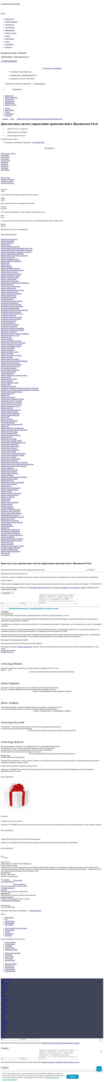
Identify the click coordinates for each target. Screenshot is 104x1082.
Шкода (3, 1005)
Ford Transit (9, 958)
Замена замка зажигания (9, 412)
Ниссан (3, 1025)
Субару (3, 1008)
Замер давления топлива (9, 461)
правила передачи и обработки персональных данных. (61, 1043)
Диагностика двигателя (9, 239)
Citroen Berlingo (10, 942)
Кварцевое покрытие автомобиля (12, 330)
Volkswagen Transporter (13, 953)
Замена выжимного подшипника (12, 428)
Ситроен (4, 986)
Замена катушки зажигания (10, 413)
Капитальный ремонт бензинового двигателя (16, 250)
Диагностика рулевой (8, 451)
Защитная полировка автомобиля (12, 328)
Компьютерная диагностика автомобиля (15, 283)
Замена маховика (7, 357)
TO (6, 919)
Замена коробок (6, 524)
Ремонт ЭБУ (5, 417)
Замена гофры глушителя (9, 473)
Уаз (2, 1034)
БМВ (2, 981)
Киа (2, 994)
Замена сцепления (7, 284)
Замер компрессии (7, 373)
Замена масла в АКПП (8, 439)
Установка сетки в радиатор (10, 511)
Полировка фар (6, 337)
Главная (5, 119)
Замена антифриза (7, 475)
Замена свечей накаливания (10, 551)
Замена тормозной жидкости (11, 410)
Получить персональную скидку (16, 928)
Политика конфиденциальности (33, 977)
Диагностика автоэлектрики (11, 459)
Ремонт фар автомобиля (9, 421)
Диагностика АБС (7, 544)
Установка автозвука (8, 323)
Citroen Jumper (10, 944)
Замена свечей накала (8, 372)
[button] (4, 755)
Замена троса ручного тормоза (11, 404)
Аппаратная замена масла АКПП (12, 517)
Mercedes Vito (9, 965)
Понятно (72, 1077)
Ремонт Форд (5, 178)
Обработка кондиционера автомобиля (14, 477)
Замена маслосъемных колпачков (12, 270)
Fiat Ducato (8, 955)
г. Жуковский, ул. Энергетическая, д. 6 (23, 75)
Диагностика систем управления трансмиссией (17, 464)
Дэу (2, 988)
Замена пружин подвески (9, 292)
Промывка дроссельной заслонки (12, 546)
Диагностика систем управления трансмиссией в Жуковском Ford (39, 119)
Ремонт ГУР (5, 395)
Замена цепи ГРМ (7, 243)
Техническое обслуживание (10, 531)
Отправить (5, 612)
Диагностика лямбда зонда (10, 446)
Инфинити (4, 990)
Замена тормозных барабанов (11, 261)
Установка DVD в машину (10, 324)
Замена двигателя (7, 339)
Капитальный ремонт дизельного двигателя (16, 252)
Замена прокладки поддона (10, 366)
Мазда (3, 1019)
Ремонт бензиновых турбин (10, 275)
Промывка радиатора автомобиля (12, 482)
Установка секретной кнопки (11, 312)
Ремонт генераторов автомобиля (12, 254)
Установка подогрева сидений (11, 317)
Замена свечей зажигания (9, 281)
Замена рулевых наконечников (11, 392)
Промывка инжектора (8, 386)
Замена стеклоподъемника (10, 415)
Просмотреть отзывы (8, 650)
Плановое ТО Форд (7, 179)
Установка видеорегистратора (11, 304)
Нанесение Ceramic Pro (9, 332)
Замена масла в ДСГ (8, 519)
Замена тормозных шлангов (10, 406)
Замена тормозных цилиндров (11, 402)
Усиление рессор (6, 504)
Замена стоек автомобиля (9, 502)
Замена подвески (7, 506)
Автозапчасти (10, 27)
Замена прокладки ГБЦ (9, 379)
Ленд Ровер (5, 1001)
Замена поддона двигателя (10, 363)
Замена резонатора (7, 468)
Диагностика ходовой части (10, 286)
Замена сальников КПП (9, 433)
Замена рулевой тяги (8, 397)
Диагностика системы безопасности (13, 453)
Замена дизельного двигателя (11, 341)
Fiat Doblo (8, 946)
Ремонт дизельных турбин (10, 277)
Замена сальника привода (10, 495)
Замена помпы (6, 377)
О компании (9, 44)
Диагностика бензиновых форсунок (13, 442)
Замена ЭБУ (5, 426)
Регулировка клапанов (8, 368)
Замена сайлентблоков (8, 295)
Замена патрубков (7, 353)
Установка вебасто (7, 299)
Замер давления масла (8, 288)
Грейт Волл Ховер (7, 979)
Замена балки (5, 500)
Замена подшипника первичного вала (14, 375)
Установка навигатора (8, 315)
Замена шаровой (6, 266)
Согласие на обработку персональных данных (60, 977)
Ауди (2, 1014)
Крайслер (4, 985)
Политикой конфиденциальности (40, 587)
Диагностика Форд (7, 183)
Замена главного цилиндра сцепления (14, 430)
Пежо (3, 1030)
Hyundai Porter (10, 948)
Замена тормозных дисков (10, 259)
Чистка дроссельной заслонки (11, 513)
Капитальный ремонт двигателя (12, 539)
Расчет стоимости (19, 884)
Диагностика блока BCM (9, 444)
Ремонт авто (9, 19)
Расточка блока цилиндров (10, 370)
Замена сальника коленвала (10, 268)
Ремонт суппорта (7, 408)
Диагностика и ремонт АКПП (11, 441)
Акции (7, 41)
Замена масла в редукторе (10, 520)
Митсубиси (5, 1023)
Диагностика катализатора (10, 450)
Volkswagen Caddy (11, 950)
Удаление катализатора (9, 471)
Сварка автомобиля (7, 537)
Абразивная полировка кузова (11, 540)
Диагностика (9, 25)
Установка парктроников (9, 303)
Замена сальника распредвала (11, 274)
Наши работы (9, 39)
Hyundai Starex (10, 960)
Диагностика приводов (9, 448)
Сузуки (3, 1010)
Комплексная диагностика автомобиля (14, 462)
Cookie (14, 589)
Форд (12, 119)
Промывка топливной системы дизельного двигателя (19, 388)
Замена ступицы (6, 491)
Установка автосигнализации (11, 319)
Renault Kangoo (10, 971)
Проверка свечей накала (9, 549)
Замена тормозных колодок (10, 246)
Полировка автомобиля (9, 326)
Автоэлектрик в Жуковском (10, 533)
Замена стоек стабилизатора (10, 488)
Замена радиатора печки (9, 479)
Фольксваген (5, 999)
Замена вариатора (7, 526)
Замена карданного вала (9, 431)
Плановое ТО (5, 893)
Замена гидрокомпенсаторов (11, 346)
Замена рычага (6, 499)
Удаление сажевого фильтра (10, 548)
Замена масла (5, 245)
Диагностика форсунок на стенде (12, 290)
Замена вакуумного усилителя (11, 401)
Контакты (8, 47)
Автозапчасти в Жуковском (10, 529)
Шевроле (4, 983)
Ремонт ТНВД (6, 384)
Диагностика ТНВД (8, 348)
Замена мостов (6, 486)
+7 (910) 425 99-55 (9, 61)
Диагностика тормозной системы (12, 399)
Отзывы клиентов (7, 897)
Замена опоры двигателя (9, 272)
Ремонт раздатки (6, 437)
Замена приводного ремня (10, 359)
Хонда (3, 1037)
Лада (2, 1017)
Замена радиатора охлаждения (11, 344)
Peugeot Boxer (9, 967)
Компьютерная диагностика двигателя (14, 255)
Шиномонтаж (9, 30)
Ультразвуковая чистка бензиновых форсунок (16, 248)
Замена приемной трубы (9, 470)
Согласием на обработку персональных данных (69, 587)
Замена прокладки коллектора (11, 364)
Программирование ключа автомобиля (14, 310)
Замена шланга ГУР (8, 393)
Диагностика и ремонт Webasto (11, 301)
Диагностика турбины (8, 457)
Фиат (2, 1035)
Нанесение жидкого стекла (10, 335)
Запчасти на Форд (7, 181)
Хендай (3, 1026)
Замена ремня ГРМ (7, 241)
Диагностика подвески (9, 484)
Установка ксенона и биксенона (12, 306)
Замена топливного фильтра (10, 510)
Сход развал (5, 555)
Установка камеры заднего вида (12, 314)
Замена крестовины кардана (10, 435)
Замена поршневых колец (10, 382)
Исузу (3, 992)
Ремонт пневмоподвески (9, 490)
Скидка (7, 36)
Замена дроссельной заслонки (11, 355)
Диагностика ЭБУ (7, 542)
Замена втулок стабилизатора (11, 493)
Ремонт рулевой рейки (8, 279)
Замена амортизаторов (8, 297)
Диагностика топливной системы (12, 455)
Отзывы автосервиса (25, 647)
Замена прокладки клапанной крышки (14, 361)
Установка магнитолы (8, 321)
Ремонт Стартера (7, 419)
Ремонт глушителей (8, 257)
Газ (2, 997)
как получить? (7, 777)
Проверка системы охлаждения (12, 535)
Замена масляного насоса (9, 352)
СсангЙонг (5, 1006)
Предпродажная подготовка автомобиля (15, 333)
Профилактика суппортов (10, 515)
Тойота (3, 1032)
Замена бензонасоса (8, 350)
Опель (3, 1028)
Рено (2, 1003)
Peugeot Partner (10, 969)
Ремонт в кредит (10, 33)
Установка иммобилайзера (10, 308)
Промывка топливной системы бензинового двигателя (20, 390)
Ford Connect (9, 957)
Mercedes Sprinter (11, 964)
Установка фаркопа (7, 508)
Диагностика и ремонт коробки (12, 522)
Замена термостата (7, 480)
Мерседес (4, 1021)
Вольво (3, 996)
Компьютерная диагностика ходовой (13, 466)
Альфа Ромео (5, 1012)
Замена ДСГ (5, 528)
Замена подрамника (8, 497)
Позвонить (16, 89)
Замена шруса (5, 265)
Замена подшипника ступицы (11, 294)
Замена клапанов (7, 381)
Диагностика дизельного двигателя (13, 343)
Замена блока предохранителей (12, 424)
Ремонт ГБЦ (5, 263)
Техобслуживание (11, 22)
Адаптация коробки (8, 422)
